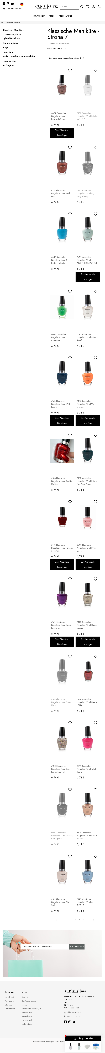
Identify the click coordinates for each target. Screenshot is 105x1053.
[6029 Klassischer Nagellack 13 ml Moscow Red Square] (62, 805)
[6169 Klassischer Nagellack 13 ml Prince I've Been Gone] (88, 451)
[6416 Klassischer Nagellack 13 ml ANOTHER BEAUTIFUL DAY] (88, 229)
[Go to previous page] (56, 920)
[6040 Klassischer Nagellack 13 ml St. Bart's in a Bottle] (62, 229)
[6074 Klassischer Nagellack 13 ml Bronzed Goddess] (62, 86)
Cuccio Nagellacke (13, 34)
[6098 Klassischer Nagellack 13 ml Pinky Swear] (88, 517)
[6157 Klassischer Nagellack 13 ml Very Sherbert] (88, 373)
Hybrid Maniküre (11, 38)
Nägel (6, 47)
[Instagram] (69, 1022)
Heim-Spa (8, 52)
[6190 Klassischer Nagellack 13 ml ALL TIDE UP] (88, 872)
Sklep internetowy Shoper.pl (43, 1041)
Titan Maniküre (10, 43)
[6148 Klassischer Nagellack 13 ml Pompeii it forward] (62, 517)
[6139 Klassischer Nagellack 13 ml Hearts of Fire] (88, 672)
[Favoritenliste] (88, 7)
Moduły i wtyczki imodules (62, 1041)
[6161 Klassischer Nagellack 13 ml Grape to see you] (62, 594)
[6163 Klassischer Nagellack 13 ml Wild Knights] (62, 373)
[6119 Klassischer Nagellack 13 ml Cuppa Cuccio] (88, 594)
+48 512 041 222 (14, 8)
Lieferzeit (25, 997)
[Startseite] (2, 22)
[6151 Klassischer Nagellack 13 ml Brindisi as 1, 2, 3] (88, 86)
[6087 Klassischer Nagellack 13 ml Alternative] (62, 307)
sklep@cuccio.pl (74, 1012)
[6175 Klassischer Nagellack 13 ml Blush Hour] (62, 163)
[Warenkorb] (99, 7)
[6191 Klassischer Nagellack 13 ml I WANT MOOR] (88, 805)
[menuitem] (39, 15)
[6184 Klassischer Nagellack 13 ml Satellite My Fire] (62, 451)
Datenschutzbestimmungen (31, 1008)
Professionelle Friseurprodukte (19, 56)
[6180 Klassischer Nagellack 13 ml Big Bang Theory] (88, 163)
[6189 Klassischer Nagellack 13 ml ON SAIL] (62, 872)
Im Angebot (9, 65)
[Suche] (82, 7)
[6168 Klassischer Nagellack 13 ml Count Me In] (62, 672)
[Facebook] (65, 1022)
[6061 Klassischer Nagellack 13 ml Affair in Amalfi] (88, 307)
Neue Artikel (9, 61)
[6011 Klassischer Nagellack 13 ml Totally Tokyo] (88, 738)
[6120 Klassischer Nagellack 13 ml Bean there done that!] (62, 738)
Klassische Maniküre (13, 30)
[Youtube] (74, 1022)
